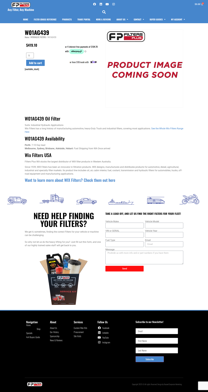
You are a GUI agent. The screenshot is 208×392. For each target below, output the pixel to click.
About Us (120, 19)
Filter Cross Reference (45, 19)
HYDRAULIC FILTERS (38, 37)
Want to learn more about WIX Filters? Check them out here (70, 180)
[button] (104, 12)
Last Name (140, 346)
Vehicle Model (152, 221)
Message (109, 249)
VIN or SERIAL (112, 231)
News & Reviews (103, 19)
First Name (140, 337)
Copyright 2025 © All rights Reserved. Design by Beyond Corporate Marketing (157, 384)
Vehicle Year (151, 231)
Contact (137, 19)
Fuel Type (110, 240)
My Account (176, 19)
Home (25, 19)
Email (148, 240)
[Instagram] (113, 4)
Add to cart (35, 63)
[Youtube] (107, 4)
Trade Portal (83, 19)
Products (67, 19)
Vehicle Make (112, 221)
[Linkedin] (101, 4)
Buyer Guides (156, 19)
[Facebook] (94, 4)
